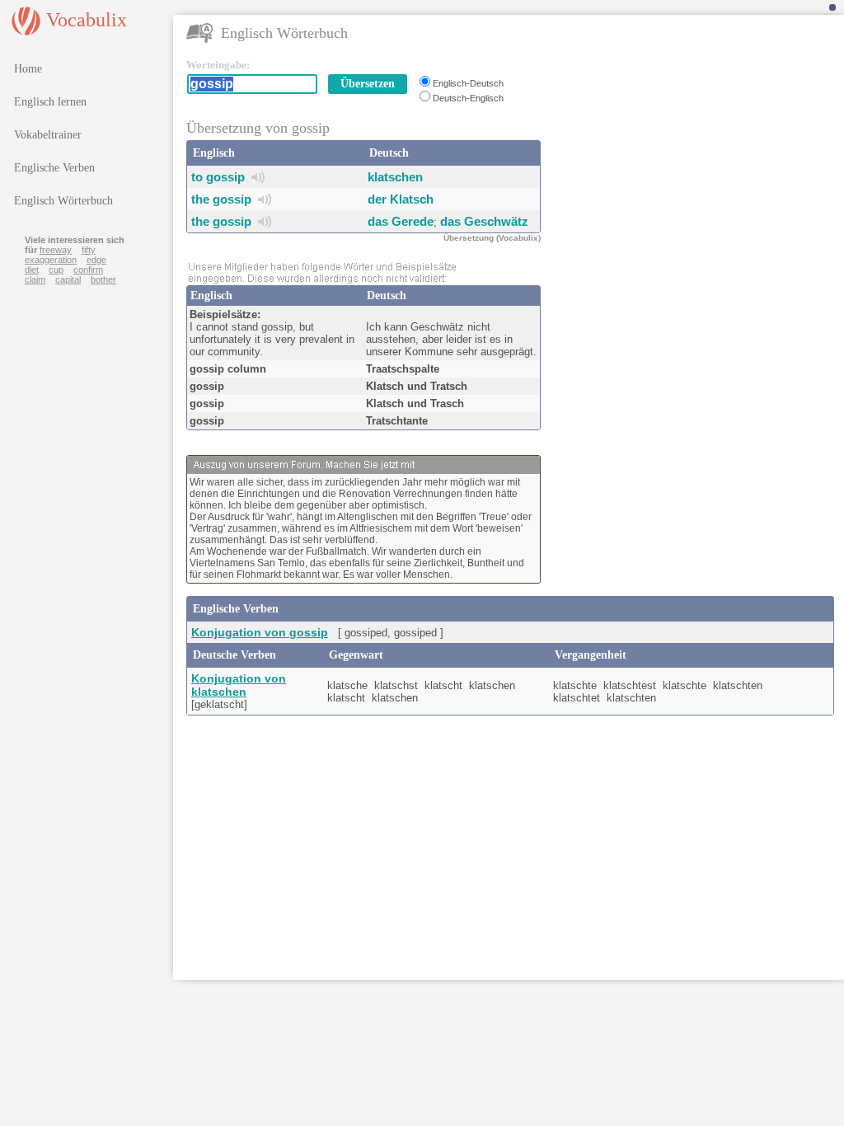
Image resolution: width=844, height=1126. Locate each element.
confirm (88, 269)
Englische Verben (54, 168)
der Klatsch (401, 199)
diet (32, 269)
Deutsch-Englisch (468, 98)
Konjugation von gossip (259, 632)
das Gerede (401, 221)
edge (96, 260)
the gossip (221, 199)
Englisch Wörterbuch (63, 201)
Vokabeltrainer (48, 135)
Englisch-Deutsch (468, 83)
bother (103, 279)
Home (28, 69)
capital (68, 279)
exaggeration (51, 260)
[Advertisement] (697, 162)
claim (35, 279)
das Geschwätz (484, 221)
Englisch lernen (50, 102)
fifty (89, 250)
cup (56, 269)
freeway (56, 250)
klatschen (395, 177)
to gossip (218, 177)
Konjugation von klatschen (238, 685)
